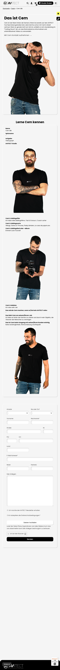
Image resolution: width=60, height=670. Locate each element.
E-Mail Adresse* (12, 455)
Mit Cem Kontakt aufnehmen (16, 35)
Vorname (10, 418)
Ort (20, 437)
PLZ (8, 437)
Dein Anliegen (11, 474)
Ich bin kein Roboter (17, 533)
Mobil (8, 465)
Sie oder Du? (35, 409)
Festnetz (34, 465)
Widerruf (7, 664)
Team (13, 9)
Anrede (9, 409)
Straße (9, 428)
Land (8, 446)
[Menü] (57, 658)
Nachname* (35, 418)
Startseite (6, 9)
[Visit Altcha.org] (25, 534)
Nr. (44, 428)
